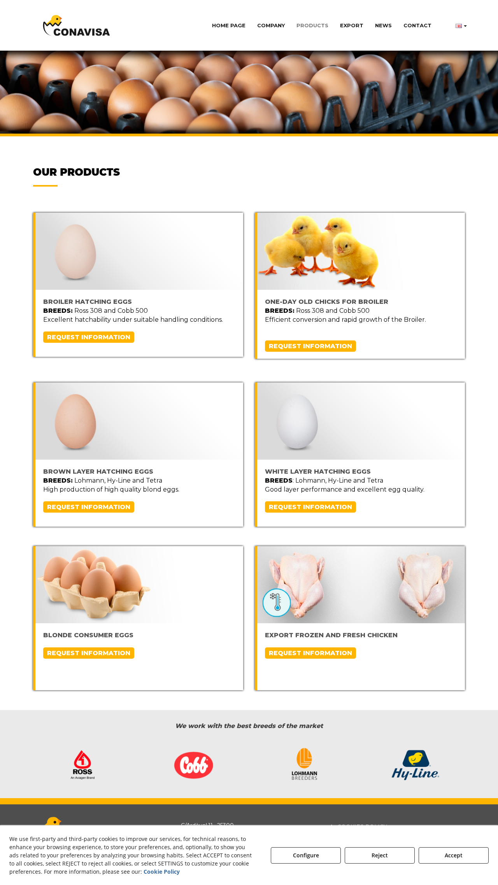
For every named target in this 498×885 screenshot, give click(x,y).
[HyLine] (415, 767)
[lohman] (304, 766)
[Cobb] (193, 766)
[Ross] (82, 766)
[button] (76, 25)
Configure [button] (306, 855)
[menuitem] (228, 25)
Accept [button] (454, 855)
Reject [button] (380, 855)
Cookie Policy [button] (162, 871)
